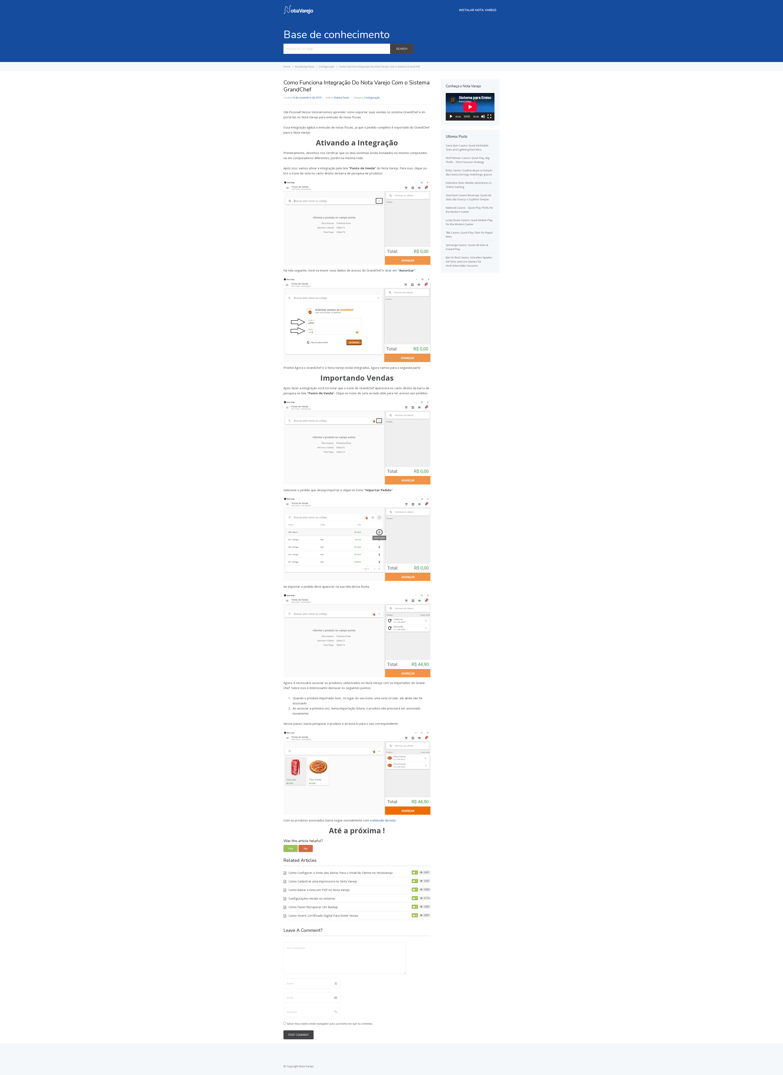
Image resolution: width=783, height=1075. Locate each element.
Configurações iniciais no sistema (312, 898)
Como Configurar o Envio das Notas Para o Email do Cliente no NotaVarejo (341, 873)
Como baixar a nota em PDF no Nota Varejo (319, 890)
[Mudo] (483, 116)
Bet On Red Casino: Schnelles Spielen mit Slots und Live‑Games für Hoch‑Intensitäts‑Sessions (469, 261)
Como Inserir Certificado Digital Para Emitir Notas (323, 915)
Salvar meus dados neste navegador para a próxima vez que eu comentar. (330, 1023)
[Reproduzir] (451, 116)
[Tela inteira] (489, 116)
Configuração (372, 97)
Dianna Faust (341, 97)
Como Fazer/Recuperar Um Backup (313, 907)
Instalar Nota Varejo (478, 10)
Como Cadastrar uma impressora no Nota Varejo (323, 881)
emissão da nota (384, 820)
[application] (470, 107)
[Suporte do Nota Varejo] (298, 13)
